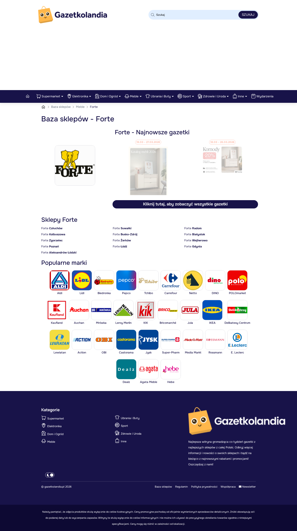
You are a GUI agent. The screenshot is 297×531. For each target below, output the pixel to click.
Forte (51, 228)
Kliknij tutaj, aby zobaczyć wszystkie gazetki (185, 204)
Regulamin (181, 486)
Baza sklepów (61, 107)
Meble (134, 96)
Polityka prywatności (204, 486)
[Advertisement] (148, 60)
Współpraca (228, 486)
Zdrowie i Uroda (214, 96)
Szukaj (248, 15)
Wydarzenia (264, 96)
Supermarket (51, 96)
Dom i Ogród (109, 96)
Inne (241, 96)
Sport (187, 96)
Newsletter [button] (248, 486)
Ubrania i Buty (161, 96)
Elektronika (80, 96)
